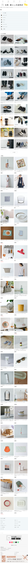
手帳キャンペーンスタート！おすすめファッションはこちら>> (7, 7)
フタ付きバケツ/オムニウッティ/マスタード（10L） (20, 313)
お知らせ (1, 552)
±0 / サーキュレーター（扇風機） (4, 313)
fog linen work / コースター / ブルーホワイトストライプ (7, 206)
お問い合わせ (15, 553)
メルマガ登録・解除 (16, 552)
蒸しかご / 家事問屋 (16, 223)
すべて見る (14, 152)
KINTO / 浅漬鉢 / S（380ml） (4, 223)
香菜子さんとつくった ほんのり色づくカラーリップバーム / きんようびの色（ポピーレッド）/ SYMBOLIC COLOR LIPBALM (20, 475)
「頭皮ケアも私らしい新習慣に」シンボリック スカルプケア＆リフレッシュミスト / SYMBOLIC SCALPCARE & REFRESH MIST (20, 296)
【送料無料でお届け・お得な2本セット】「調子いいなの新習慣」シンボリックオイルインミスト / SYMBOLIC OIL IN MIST (7, 421)
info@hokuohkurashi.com (3, 548)
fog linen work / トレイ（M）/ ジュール (5, 240)
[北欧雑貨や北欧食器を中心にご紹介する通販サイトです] (14, 5)
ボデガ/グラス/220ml (16, 206)
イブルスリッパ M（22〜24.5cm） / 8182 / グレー (6, 349)
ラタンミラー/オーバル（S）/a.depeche (5, 331)
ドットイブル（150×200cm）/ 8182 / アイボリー (19, 331)
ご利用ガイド (2, 553)
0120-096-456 (9, 548)
